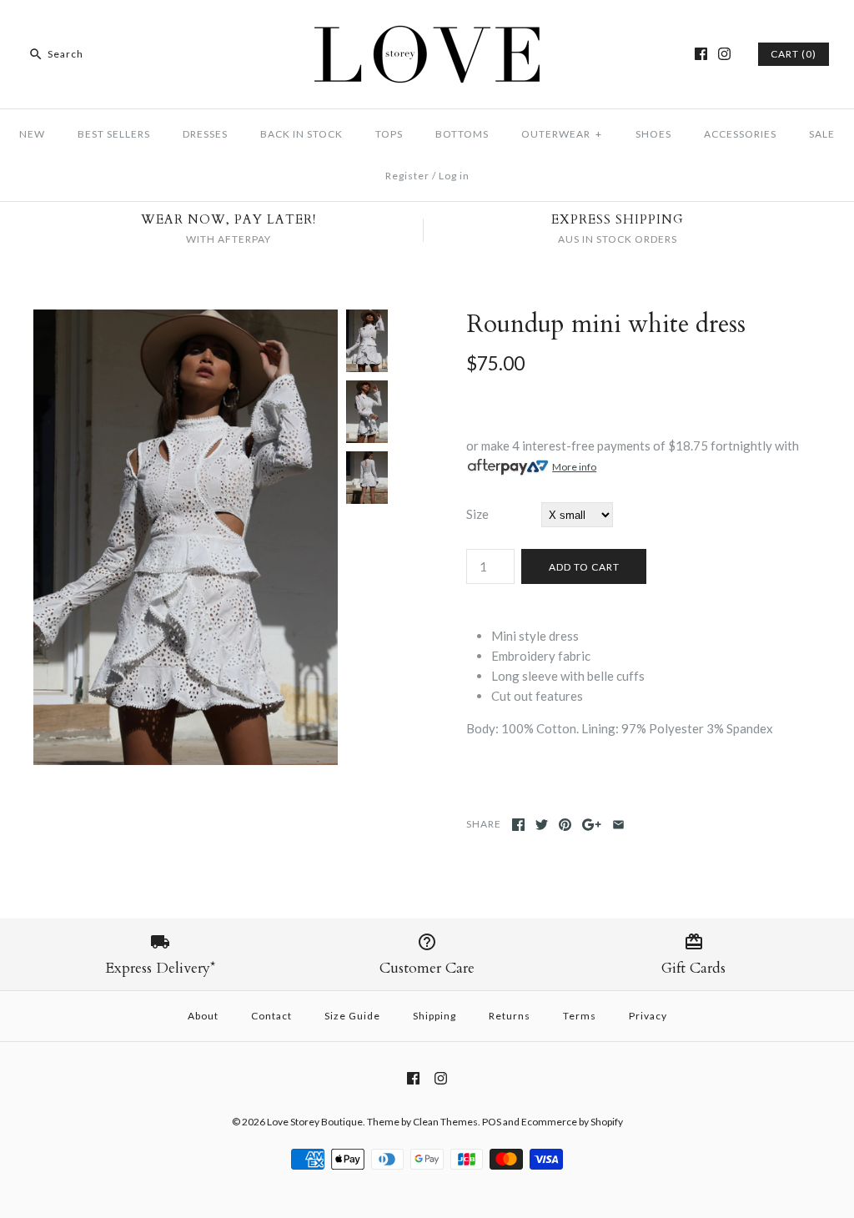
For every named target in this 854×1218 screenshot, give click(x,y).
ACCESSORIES (740, 134)
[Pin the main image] (565, 824)
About (203, 1015)
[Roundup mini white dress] (185, 319)
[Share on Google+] (591, 824)
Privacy (648, 1015)
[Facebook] (701, 54)
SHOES (653, 134)
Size (477, 513)
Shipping (434, 1015)
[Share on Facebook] (518, 824)
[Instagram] (724, 54)
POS (491, 1121)
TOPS (389, 134)
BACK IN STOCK (301, 134)
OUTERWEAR (561, 134)
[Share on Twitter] (541, 824)
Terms (579, 1015)
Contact (271, 1015)
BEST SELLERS (114, 134)
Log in (454, 175)
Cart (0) (793, 54)
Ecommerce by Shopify (572, 1121)
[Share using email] (618, 824)
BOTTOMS (462, 134)
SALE (822, 134)
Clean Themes (445, 1121)
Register (407, 175)
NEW (32, 134)
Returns (509, 1015)
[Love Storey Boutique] (427, 26)
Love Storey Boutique (315, 1121)
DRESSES (205, 134)
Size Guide (352, 1015)
